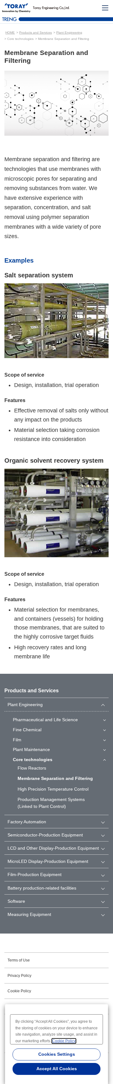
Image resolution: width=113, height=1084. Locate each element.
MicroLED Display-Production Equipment (48, 861)
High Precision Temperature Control (53, 789)
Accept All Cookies (56, 1068)
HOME (10, 32)
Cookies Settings (56, 1054)
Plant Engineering (69, 32)
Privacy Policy (19, 975)
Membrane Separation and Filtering (55, 778)
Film (17, 739)
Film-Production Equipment (35, 874)
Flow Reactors (32, 768)
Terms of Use (19, 960)
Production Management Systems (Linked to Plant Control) (51, 803)
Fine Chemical (27, 729)
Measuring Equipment (29, 914)
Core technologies (32, 759)
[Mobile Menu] (105, 8)
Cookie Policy (19, 991)
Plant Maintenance (31, 749)
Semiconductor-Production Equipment (45, 834)
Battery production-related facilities (42, 888)
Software (16, 901)
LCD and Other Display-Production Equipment (53, 848)
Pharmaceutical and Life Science (45, 719)
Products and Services (35, 32)
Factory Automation (27, 821)
